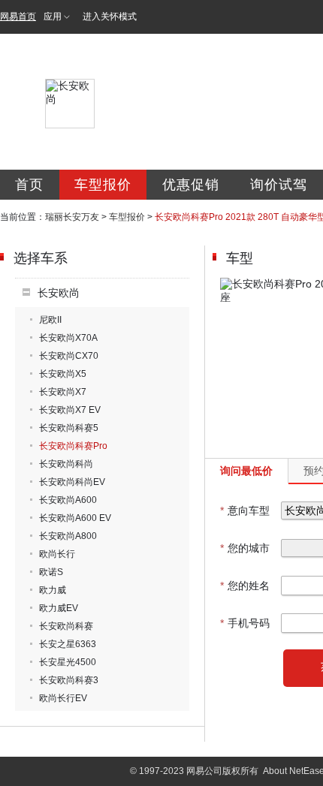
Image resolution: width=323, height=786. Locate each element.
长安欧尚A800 (68, 536)
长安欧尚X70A (68, 338)
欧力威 (52, 590)
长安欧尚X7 (62, 392)
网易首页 (18, 16)
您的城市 (245, 548)
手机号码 (245, 623)
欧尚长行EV (63, 698)
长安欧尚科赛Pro (73, 446)
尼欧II (50, 320)
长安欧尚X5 (62, 374)
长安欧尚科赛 (66, 626)
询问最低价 (246, 471)
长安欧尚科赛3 (68, 680)
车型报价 (102, 184)
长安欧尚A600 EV (75, 518)
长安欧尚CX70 (68, 356)
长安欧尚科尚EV (72, 482)
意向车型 (245, 510)
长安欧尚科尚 (66, 464)
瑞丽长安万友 (72, 217)
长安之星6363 (67, 644)
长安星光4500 (67, 662)
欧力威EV (58, 608)
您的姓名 (245, 586)
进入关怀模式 (110, 16)
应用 (53, 16)
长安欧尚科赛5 (68, 428)
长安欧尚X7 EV (70, 410)
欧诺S (51, 572)
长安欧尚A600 (68, 500)
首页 (29, 184)
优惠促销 (190, 184)
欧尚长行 (57, 554)
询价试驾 (278, 184)
